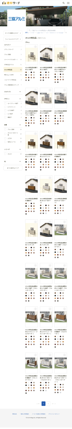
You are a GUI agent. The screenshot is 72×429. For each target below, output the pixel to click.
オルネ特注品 (13, 70)
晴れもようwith (13, 75)
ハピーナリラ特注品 (13, 80)
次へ (53, 403)
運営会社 (14, 414)
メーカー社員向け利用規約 (38, 414)
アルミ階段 (13, 54)
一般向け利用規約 (24, 414)
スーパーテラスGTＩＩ (13, 59)
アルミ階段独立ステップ (13, 85)
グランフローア (13, 49)
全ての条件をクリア (13, 168)
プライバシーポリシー (54, 414)
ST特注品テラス (13, 64)
